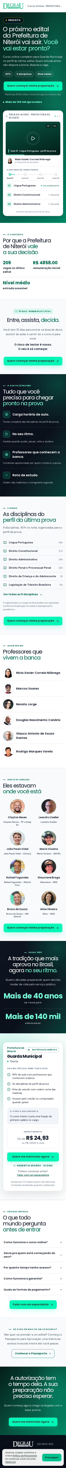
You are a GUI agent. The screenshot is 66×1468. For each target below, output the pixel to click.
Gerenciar (10, 1462)
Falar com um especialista (33, 1175)
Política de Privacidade (25, 1455)
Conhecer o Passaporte (31, 1353)
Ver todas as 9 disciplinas (20, 594)
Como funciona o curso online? (26, 1242)
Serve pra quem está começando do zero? (29, 1255)
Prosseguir (51, 1457)
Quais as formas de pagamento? (27, 1289)
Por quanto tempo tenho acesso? (27, 1267)
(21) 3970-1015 (45, 1444)
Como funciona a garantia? (23, 1278)
